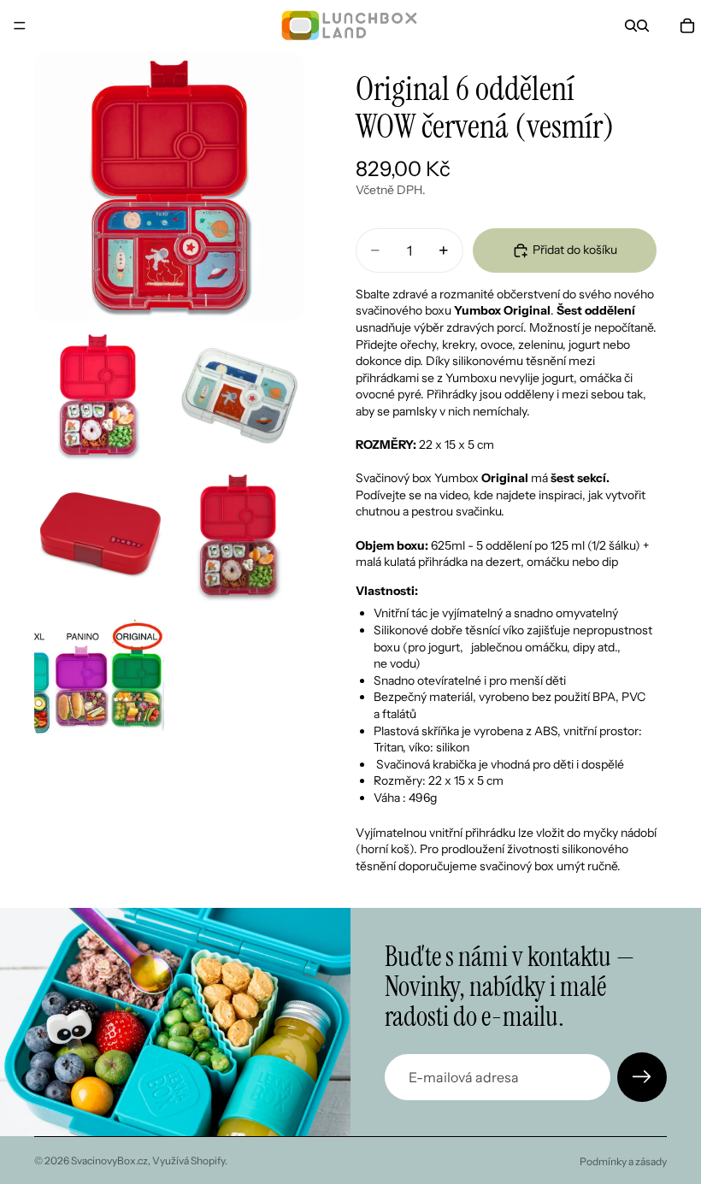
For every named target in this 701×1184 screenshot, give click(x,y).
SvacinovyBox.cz (109, 1160)
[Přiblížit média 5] (239, 537)
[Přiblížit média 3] (239, 397)
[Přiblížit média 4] (99, 537)
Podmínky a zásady (623, 1161)
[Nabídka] (19, 25)
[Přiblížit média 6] (99, 677)
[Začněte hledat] (631, 25)
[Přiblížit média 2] (99, 397)
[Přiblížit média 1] (169, 186)
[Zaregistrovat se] (642, 1077)
